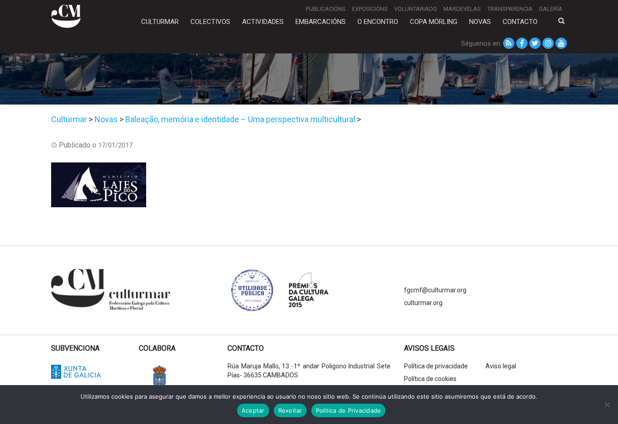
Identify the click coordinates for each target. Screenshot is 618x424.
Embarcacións (320, 22)
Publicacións (326, 8)
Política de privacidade (436, 366)
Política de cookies (430, 378)
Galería (550, 8)
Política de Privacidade (348, 410)
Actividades (263, 22)
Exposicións (370, 8)
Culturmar (160, 22)
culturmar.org (423, 302)
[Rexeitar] (606, 404)
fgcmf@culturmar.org (435, 290)
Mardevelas (462, 8)
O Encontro (377, 22)
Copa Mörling (433, 22)
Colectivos (210, 22)
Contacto (520, 22)
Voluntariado (415, 8)
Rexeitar (290, 410)
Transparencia (509, 8)
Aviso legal (500, 366)
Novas (480, 22)
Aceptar (253, 410)
